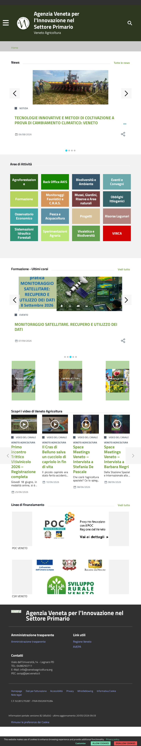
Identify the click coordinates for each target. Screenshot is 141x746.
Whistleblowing (85, 691)
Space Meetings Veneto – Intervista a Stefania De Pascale (83, 459)
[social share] (123, 134)
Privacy (70, 691)
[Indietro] (14, 93)
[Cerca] (130, 23)
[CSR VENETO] (70, 577)
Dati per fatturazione (36, 691)
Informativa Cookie (106, 691)
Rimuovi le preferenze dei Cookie (30, 722)
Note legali (16, 695)
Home (14, 48)
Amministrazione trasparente (28, 641)
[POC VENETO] (70, 529)
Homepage (16, 691)
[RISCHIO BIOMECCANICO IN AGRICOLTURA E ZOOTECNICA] (70, 294)
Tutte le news (122, 63)
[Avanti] (126, 93)
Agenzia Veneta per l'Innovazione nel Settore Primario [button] (74, 615)
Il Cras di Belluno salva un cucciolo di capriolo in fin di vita (54, 457)
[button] (6, 23)
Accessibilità (56, 691)
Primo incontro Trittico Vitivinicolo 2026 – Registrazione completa (23, 462)
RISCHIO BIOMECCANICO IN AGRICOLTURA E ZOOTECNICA (66, 324)
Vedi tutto (124, 269)
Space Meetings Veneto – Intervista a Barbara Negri (116, 457)
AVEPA (77, 647)
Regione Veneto (82, 641)
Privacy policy (112, 739)
